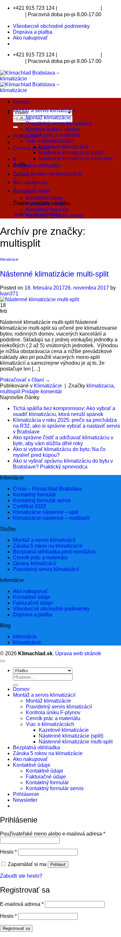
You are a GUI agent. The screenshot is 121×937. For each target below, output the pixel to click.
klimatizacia (100, 385)
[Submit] (15, 127)
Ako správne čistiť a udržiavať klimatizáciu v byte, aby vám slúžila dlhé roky (63, 440)
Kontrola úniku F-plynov (53, 129)
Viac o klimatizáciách (50, 141)
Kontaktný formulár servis (55, 215)
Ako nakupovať (30, 38)
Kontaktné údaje (44, 198)
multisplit (10, 391)
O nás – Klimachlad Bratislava (47, 489)
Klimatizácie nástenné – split (45, 512)
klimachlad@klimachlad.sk (78, 8)
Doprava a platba (32, 32)
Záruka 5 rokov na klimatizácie (48, 174)
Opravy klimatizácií (34, 563)
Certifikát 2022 (29, 506)
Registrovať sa (16, 928)
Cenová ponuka (31, 148)
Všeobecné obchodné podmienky (51, 26)
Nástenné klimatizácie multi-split (76, 158)
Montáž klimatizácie (48, 117)
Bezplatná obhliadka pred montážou (54, 551)
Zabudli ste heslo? (21, 876)
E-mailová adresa (22, 904)
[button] (14, 159)
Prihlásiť (58, 864)
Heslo (8, 852)
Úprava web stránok (78, 653)
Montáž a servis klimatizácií (44, 110)
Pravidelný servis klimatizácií (59, 123)
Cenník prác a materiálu (53, 135)
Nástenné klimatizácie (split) (71, 152)
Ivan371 (9, 293)
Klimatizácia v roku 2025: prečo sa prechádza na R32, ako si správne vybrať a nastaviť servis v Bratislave (66, 425)
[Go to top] (2, 661)
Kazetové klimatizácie (64, 146)
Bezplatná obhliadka (36, 165)
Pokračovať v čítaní (25, 380)
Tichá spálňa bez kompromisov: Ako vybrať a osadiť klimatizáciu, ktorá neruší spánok (64, 411)
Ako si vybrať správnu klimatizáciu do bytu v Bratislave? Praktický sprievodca (63, 463)
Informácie (25, 636)
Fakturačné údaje (46, 204)
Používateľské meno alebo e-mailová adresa (52, 833)
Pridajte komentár (42, 391)
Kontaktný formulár (47, 209)
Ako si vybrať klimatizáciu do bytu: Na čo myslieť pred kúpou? (59, 452)
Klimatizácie (9, 259)
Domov (21, 102)
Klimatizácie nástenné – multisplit (51, 518)
